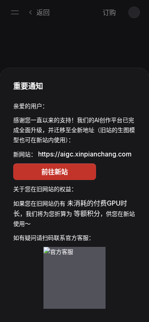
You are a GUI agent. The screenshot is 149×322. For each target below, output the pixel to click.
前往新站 (54, 172)
